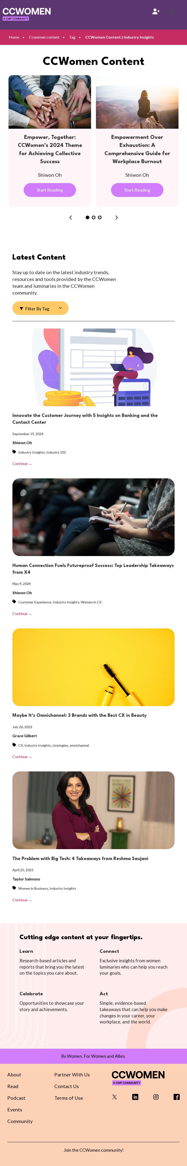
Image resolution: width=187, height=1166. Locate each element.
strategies (60, 745)
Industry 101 (56, 452)
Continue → (22, 463)
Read (13, 1086)
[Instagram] (156, 1098)
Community (20, 1121)
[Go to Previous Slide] (71, 217)
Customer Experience (34, 602)
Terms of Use (68, 1098)
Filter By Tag (36, 308)
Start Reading (50, 190)
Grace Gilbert (24, 735)
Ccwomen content (44, 37)
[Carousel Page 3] (100, 217)
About (14, 1074)
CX (20, 745)
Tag (72, 37)
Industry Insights (31, 452)
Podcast (16, 1098)
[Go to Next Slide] (117, 217)
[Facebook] (177, 1098)
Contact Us (66, 1086)
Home (14, 37)
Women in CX (91, 602)
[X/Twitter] (115, 1098)
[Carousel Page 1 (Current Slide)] (87, 217)
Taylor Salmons (26, 879)
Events (14, 1109)
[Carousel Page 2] (93, 217)
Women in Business (33, 888)
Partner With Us (72, 1074)
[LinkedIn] (135, 1098)
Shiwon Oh (22, 442)
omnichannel (79, 745)
